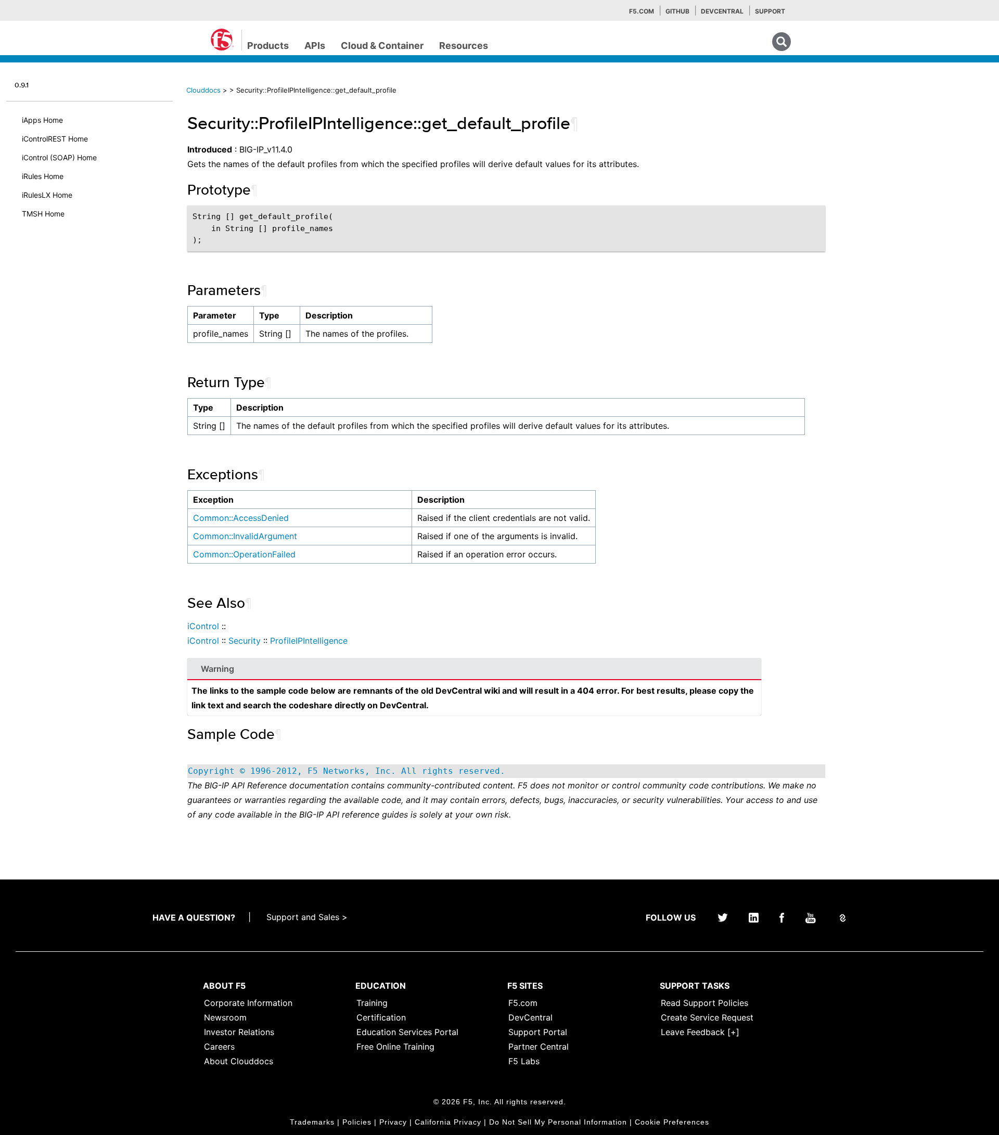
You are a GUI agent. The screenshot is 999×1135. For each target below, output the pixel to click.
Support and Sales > (307, 917)
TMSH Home (43, 213)
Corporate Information (248, 1003)
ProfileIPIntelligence (309, 640)
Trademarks (312, 1122)
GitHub (677, 11)
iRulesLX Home (47, 194)
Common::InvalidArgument (245, 536)
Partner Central (538, 1046)
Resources (463, 45)
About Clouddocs (238, 1061)
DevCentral (530, 1017)
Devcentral (722, 11)
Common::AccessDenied (241, 518)
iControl (203, 626)
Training (372, 1003)
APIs (314, 45)
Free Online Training (395, 1046)
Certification (381, 1017)
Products (268, 45)
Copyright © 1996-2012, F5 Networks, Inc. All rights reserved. (346, 771)
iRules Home (42, 176)
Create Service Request (707, 1017)
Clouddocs (203, 90)
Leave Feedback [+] (700, 1032)
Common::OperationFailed (244, 554)
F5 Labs (524, 1061)
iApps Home (42, 120)
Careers (219, 1046)
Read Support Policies (704, 1003)
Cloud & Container (382, 45)
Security (244, 640)
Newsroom (225, 1017)
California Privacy (448, 1122)
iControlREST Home (55, 138)
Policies (357, 1122)
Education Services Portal (407, 1032)
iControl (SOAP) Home (59, 157)
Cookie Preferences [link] (672, 1122)
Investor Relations (239, 1032)
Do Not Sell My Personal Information (558, 1122)
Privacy (393, 1122)
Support (770, 11)
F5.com (641, 11)
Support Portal (537, 1032)
